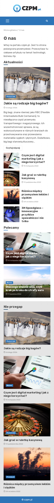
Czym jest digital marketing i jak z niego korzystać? (11, 160)
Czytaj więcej (13, 148)
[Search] (46, 21)
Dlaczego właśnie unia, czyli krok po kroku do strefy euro (25, 288)
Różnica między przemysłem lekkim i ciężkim (11, 196)
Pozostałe (11, 96)
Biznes (9, 249)
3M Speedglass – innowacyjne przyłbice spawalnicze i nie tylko (11, 214)
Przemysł (10, 477)
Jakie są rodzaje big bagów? (27, 83)
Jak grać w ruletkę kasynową (11, 178)
